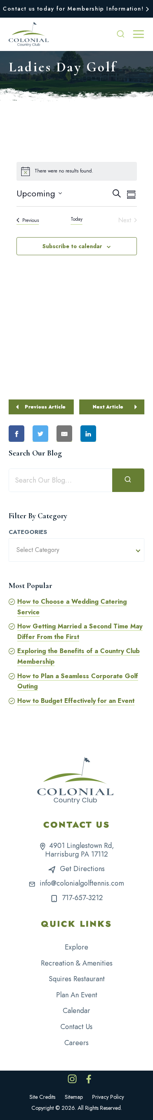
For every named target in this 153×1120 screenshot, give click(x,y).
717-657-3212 (82, 898)
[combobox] (76, 550)
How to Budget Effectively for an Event (76, 700)
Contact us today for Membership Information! (73, 9)
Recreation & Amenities (77, 963)
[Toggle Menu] (138, 34)
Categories (28, 532)
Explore (76, 947)
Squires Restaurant (77, 979)
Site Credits (42, 1097)
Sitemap (74, 1097)
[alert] (76, 171)
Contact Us (76, 1027)
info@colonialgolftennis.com (82, 883)
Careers (76, 1043)
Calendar (76, 1011)
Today (76, 219)
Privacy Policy (108, 1097)
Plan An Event (76, 995)
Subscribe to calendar (72, 246)
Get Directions (82, 869)
